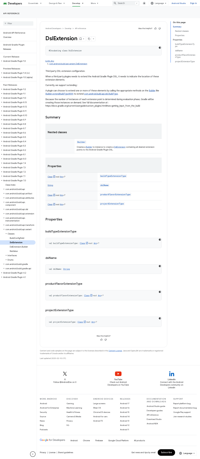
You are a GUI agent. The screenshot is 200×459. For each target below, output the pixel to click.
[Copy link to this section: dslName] (59, 258)
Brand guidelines (65, 452)
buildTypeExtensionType (113, 176)
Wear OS (97, 408)
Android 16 (125, 408)
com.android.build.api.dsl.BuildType (101, 94)
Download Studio (154, 419)
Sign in (193, 3)
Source (43, 416)
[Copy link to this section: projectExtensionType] (76, 310)
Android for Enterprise (49, 408)
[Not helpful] (160, 28)
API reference (11, 13)
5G (68, 425)
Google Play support (182, 412)
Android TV (98, 421)
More (93, 3)
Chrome (86, 440)
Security (43, 412)
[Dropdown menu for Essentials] (42, 3)
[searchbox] (18, 23)
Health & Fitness (73, 412)
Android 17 (124, 403)
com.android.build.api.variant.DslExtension (68, 64)
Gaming (70, 403)
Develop (76, 3)
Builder (152, 90)
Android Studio (179, 3)
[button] (18, 61)
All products (139, 440)
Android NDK (152, 423)
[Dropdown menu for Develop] (84, 3)
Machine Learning (74, 408)
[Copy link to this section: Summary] (63, 117)
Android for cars (100, 416)
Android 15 (124, 412)
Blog (42, 425)
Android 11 (124, 429)
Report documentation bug (185, 408)
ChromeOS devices (101, 412)
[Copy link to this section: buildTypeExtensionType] (79, 231)
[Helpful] (155, 28)
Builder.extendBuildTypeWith (59, 94)
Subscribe (166, 452)
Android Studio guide (156, 406)
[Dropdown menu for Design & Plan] (65, 3)
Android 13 (124, 421)
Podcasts (44, 429)
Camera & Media (74, 416)
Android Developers (53, 28)
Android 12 (124, 425)
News (42, 421)
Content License (115, 351)
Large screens (99, 403)
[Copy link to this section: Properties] (64, 166)
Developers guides (155, 410)
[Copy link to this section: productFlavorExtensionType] (85, 284)
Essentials (33, 3)
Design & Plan (55, 3)
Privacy (70, 421)
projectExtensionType (112, 203)
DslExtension (119, 147)
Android (43, 403)
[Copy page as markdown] (89, 39)
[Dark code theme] (159, 47)
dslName (104, 185)
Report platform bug (182, 403)
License (52, 452)
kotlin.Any (49, 61)
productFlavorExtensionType (115, 194)
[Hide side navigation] (33, 454)
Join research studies (182, 416)
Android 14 (125, 416)
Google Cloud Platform (118, 440)
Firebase (99, 440)
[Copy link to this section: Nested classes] (69, 132)
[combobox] (126, 3)
